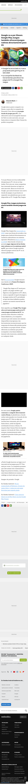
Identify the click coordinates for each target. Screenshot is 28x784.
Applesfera (4, 729)
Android (12, 27)
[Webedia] (24, 1)
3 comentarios (7, 88)
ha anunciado (9, 280)
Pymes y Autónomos (19, 757)
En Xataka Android (7, 267)
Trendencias (5, 754)
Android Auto (5, 699)
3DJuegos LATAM (18, 767)
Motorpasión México (19, 773)
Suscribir (23, 660)
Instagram (17, 671)
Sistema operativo (6, 690)
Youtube (14, 671)
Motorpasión (17, 744)
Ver (15, 573)
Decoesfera (4, 757)
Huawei (4, 693)
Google (16, 693)
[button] (12, 101)
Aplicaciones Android (7, 688)
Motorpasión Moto (18, 747)
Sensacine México (18, 769)
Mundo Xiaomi (5, 733)
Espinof (16, 737)
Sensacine (17, 735)
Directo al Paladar (6, 744)
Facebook (13, 88)
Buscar (26, 710)
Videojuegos (21, 502)
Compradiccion (5, 759)
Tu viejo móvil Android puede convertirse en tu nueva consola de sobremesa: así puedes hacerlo (13, 455)
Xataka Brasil (5, 769)
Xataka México (5, 767)
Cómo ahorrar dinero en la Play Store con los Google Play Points (13, 497)
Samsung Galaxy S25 (18, 648)
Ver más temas (6, 704)
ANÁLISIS (3, 5)
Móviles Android (6, 685)
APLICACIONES (18, 5)
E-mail (21, 88)
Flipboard (19, 88)
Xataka (3, 725)
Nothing (25, 27)
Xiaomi (3, 696)
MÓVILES (10, 5)
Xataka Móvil (5, 727)
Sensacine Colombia (19, 771)
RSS (20, 671)
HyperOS (18, 27)
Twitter (16, 88)
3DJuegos (16, 725)
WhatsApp (5, 27)
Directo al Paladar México (6, 774)
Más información (5, 782)
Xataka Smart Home (6, 731)
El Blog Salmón (18, 754)
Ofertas (16, 696)
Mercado (16, 690)
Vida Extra (16, 727)
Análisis (16, 685)
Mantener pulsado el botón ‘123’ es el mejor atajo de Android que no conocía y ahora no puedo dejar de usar (15, 644)
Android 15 (17, 699)
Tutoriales (17, 688)
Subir (22, 717)
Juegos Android (11, 502)
